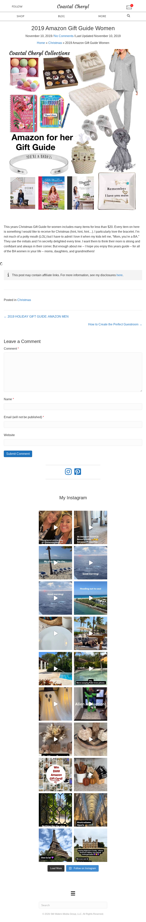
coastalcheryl (55, 514)
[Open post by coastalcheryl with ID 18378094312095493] (55, 668)
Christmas (55, 42)
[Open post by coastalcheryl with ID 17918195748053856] (55, 739)
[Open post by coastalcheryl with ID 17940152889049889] (55, 810)
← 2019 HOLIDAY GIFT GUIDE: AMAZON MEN (36, 316)
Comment (11, 348)
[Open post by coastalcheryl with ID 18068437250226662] (55, 633)
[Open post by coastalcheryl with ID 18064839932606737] (90, 774)
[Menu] (73, 893)
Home (41, 42)
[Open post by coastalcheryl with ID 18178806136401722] (90, 527)
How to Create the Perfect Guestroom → (115, 324)
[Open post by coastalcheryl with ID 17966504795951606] (55, 845)
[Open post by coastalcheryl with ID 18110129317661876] (90, 668)
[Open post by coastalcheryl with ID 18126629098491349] (55, 704)
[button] (129, 6)
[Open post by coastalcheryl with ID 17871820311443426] (90, 704)
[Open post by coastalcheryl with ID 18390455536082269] (55, 562)
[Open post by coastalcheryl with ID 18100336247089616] (55, 598)
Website (9, 435)
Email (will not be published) (24, 417)
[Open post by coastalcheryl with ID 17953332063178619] (55, 527)
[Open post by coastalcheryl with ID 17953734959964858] (90, 562)
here (120, 275)
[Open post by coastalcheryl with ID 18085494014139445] (90, 598)
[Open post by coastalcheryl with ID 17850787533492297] (90, 810)
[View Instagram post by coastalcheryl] (69, 540)
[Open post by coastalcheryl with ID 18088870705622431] (90, 845)
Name (9, 399)
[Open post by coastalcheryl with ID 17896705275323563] (55, 774)
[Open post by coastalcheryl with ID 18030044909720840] (90, 739)
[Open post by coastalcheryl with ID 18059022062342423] (90, 633)
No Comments (63, 36)
